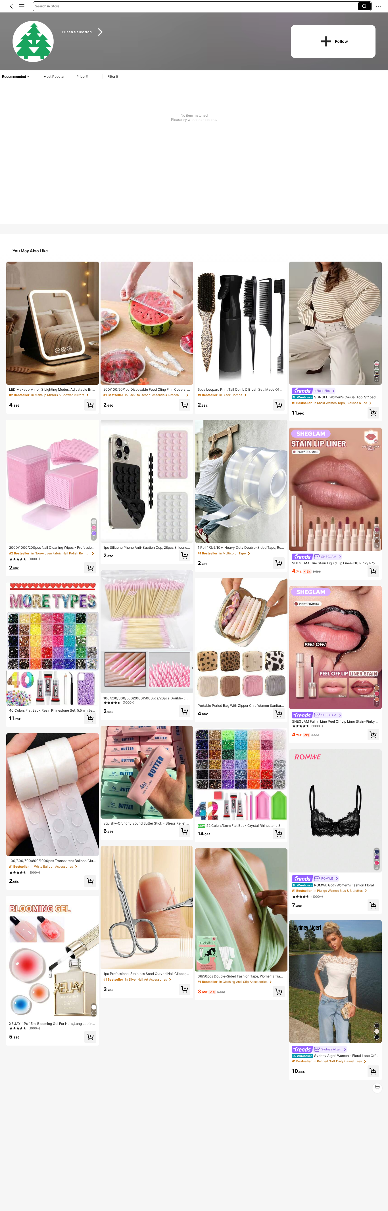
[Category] (21, 6)
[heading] (170, 32)
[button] (11, 6)
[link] (33, 41)
